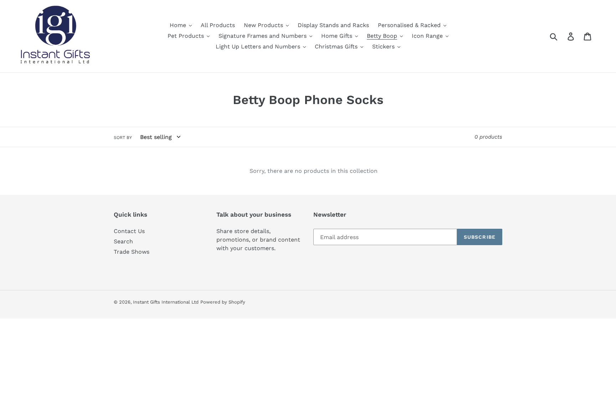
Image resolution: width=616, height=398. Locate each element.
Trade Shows (131, 251)
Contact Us (129, 231)
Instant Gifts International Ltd (166, 302)
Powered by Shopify (222, 302)
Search (123, 241)
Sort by (123, 137)
